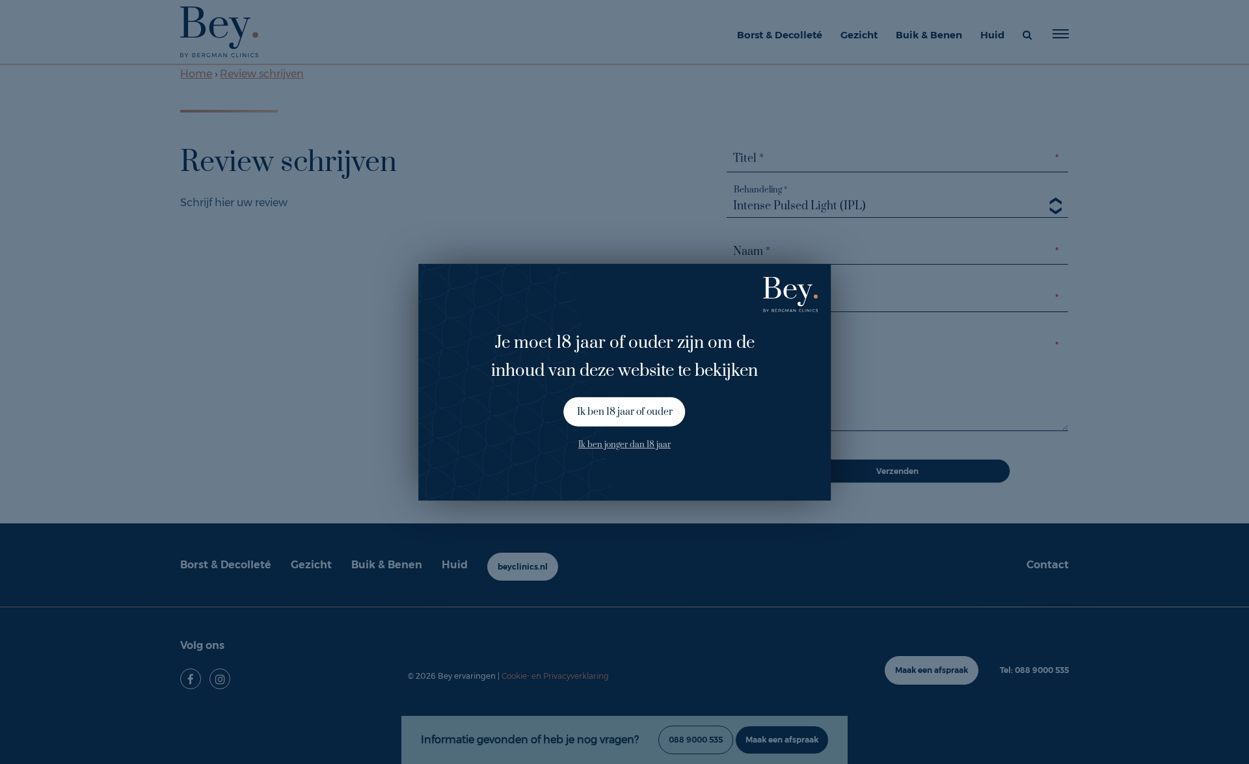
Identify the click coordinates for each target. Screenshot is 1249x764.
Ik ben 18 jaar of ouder (625, 412)
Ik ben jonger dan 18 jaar (624, 445)
